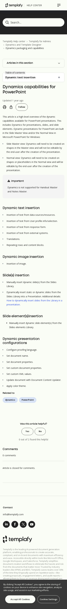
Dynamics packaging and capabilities (25, 48)
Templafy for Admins (40, 41)
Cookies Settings (48, 599)
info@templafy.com (13, 514)
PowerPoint (28, 399)
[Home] (14, 5)
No (40, 431)
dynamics (10, 399)
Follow (21, 107)
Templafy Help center (14, 41)
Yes (27, 431)
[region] (33, 594)
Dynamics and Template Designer (23, 44)
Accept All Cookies (20, 599)
